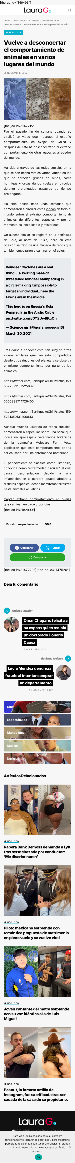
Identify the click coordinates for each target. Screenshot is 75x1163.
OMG (48, 524)
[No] (70, 1147)
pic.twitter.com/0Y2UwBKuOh (31, 318)
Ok (38, 1157)
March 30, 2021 (19, 333)
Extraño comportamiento (22, 524)
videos (51, 209)
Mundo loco (20, 20)
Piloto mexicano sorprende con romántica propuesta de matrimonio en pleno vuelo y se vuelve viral (36, 933)
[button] (6, 10)
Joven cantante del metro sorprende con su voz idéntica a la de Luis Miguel (36, 1014)
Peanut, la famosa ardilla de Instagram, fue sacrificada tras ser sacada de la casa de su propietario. (36, 1095)
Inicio (7, 20)
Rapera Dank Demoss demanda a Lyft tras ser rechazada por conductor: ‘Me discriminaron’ (37, 852)
